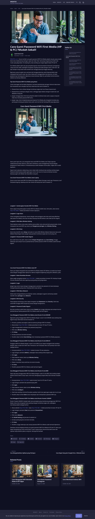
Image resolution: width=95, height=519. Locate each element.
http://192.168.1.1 (31, 278)
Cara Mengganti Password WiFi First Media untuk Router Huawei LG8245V (75, 82)
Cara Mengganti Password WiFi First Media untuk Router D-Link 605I (75, 78)
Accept (78, 515)
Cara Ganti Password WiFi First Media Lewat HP (75, 64)
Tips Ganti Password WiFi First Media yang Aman (75, 53)
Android (59, 2)
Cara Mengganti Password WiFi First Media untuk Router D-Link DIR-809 (75, 68)
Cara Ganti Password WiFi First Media (73, 56)
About (40, 512)
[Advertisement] (36, 150)
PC (77, 2)
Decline (86, 515)
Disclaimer (51, 512)
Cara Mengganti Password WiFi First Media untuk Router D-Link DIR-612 (75, 73)
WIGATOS (13, 2)
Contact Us (45, 512)
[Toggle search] (80, 2)
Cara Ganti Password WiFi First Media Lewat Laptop (75, 60)
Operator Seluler (70, 2)
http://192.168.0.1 (14, 210)
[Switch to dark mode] (83, 2)
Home (54, 2)
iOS (64, 2)
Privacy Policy (59, 512)
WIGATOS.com (14, 59)
